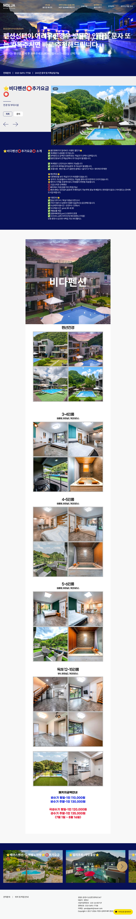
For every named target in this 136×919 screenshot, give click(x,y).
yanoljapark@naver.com (93, 908)
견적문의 (111, 6)
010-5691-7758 (22, 73)
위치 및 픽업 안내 (127, 6)
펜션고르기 (98, 6)
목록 (8, 114)
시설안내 (84, 6)
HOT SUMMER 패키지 (67, 6)
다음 (15, 124)
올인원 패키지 (47, 6)
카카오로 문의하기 (124, 912)
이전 (5, 124)
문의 (18, 114)
